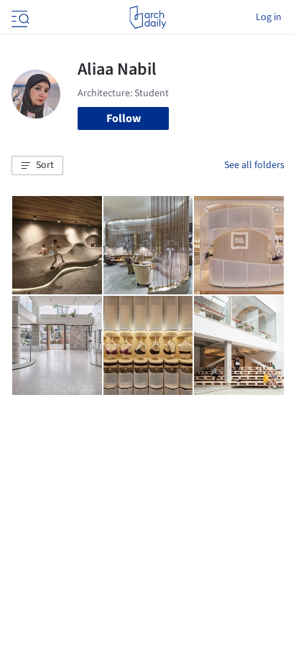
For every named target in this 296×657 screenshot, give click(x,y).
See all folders (254, 165)
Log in (269, 17)
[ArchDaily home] (147, 17)
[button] (37, 166)
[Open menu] (19, 17)
